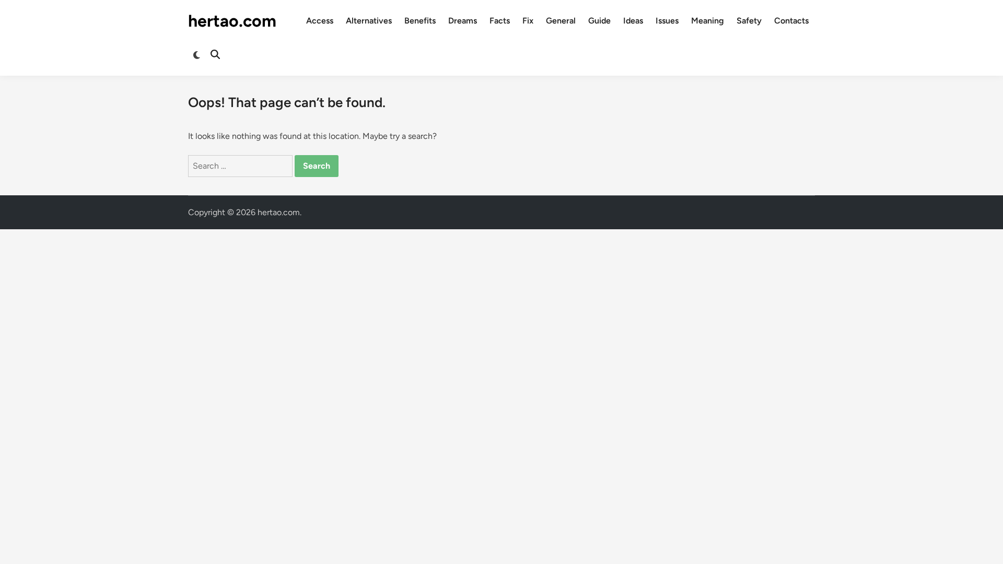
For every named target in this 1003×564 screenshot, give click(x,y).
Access (319, 21)
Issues (667, 21)
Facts (499, 21)
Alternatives (369, 21)
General (561, 21)
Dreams (462, 21)
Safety (749, 21)
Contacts (791, 21)
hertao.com (232, 21)
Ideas (633, 21)
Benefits (420, 21)
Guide (599, 21)
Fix (527, 21)
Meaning (707, 21)
